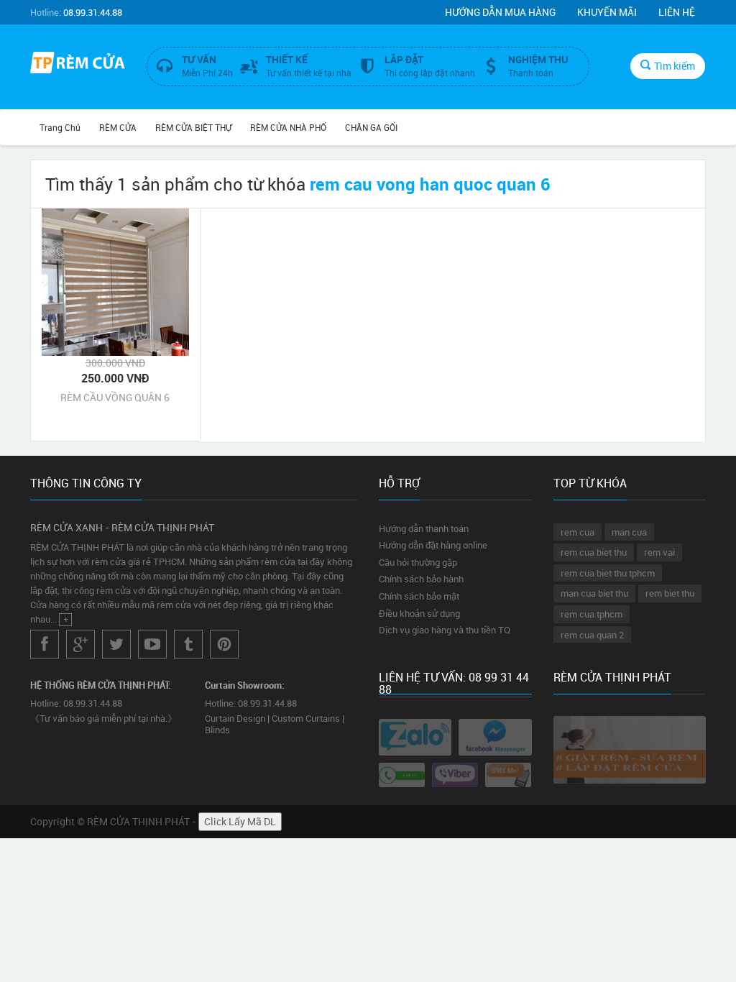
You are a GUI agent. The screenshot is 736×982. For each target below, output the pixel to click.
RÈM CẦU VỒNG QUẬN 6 (115, 397)
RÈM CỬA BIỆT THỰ (193, 127)
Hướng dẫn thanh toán (424, 528)
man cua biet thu (594, 593)
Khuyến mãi (607, 12)
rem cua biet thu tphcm (608, 572)
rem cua (577, 532)
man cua (629, 532)
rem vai (659, 552)
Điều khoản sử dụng (419, 613)
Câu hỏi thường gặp (418, 562)
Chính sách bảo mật (419, 595)
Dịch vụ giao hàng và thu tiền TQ (444, 629)
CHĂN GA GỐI (371, 127)
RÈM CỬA (118, 127)
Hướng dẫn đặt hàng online (433, 544)
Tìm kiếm (674, 66)
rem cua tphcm (591, 613)
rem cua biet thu (594, 552)
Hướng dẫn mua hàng (500, 12)
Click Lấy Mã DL (240, 821)
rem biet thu (669, 593)
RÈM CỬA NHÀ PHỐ (288, 127)
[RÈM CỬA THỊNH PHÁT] (77, 64)
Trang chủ (60, 127)
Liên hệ (676, 12)
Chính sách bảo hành (421, 578)
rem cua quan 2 (592, 634)
